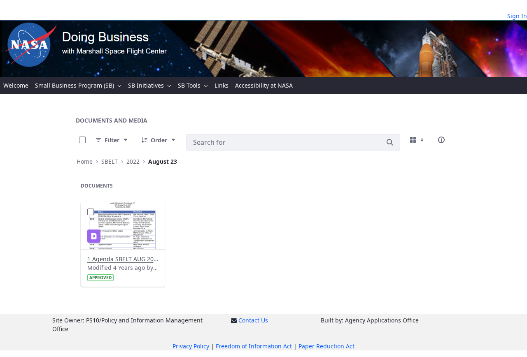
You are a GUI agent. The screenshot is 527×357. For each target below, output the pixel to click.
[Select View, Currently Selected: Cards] (417, 139)
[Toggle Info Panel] (441, 139)
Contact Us (253, 320)
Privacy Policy (191, 346)
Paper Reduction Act (326, 346)
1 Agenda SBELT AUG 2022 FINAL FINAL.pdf (122, 259)
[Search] (389, 142)
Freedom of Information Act (254, 346)
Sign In (517, 16)
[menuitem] (16, 85)
